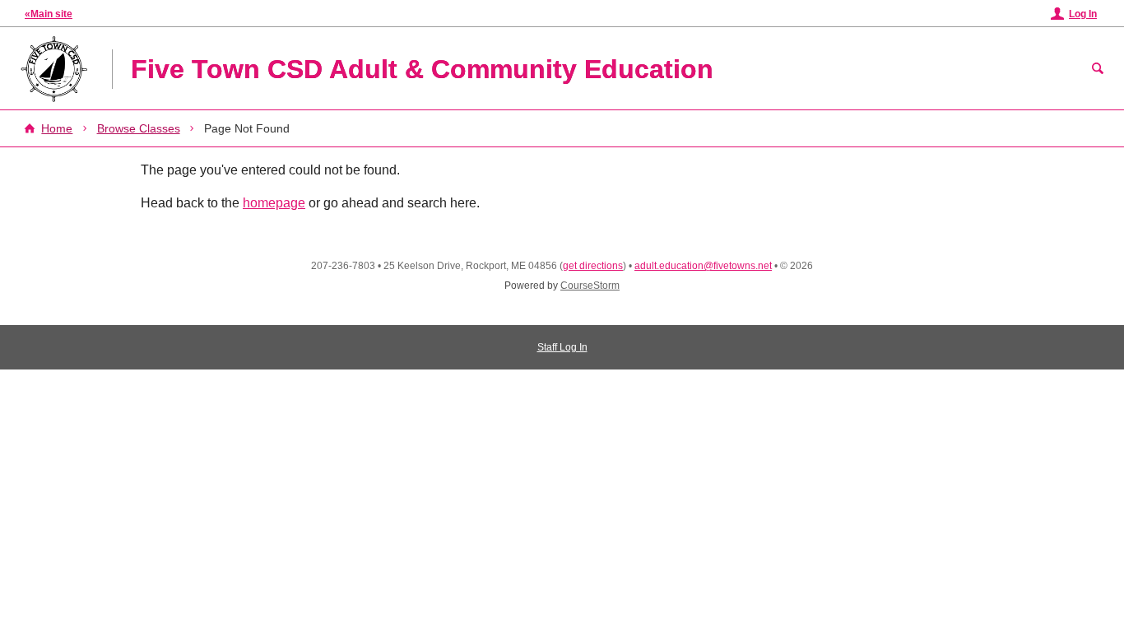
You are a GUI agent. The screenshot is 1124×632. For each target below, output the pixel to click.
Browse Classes (138, 128)
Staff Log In (562, 347)
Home (56, 128)
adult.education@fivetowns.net (703, 266)
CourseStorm (590, 285)
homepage (274, 203)
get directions (593, 266)
